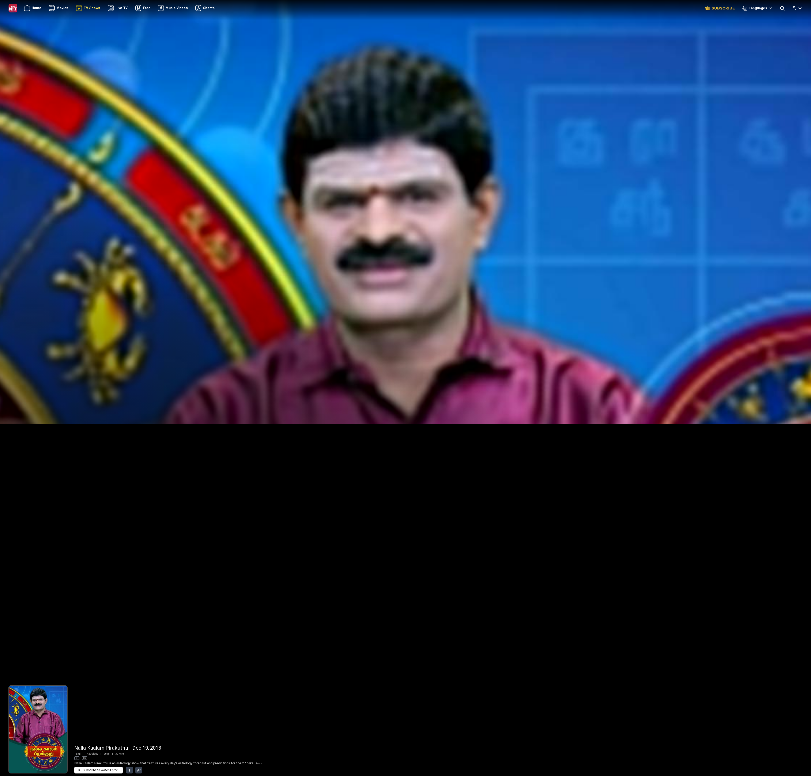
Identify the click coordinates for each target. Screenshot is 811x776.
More (259, 763)
